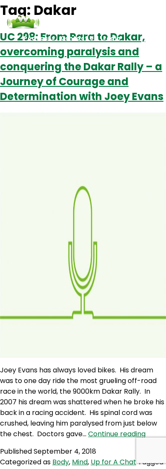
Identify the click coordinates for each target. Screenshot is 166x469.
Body (60, 462)
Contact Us (78, 38)
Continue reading (117, 434)
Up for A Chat (113, 462)
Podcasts (39, 38)
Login (112, 38)
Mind (80, 462)
